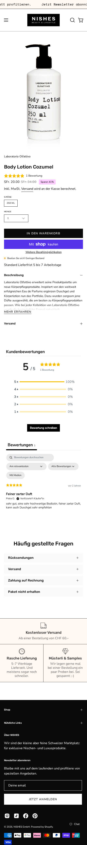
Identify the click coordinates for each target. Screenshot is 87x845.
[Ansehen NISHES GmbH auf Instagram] (7, 816)
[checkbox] (15, 475)
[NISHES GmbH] (43, 20)
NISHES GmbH (22, 826)
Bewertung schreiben (43, 428)
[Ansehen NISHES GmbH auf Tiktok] (16, 816)
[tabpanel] (43, 489)
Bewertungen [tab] (21, 445)
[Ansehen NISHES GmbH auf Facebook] (26, 816)
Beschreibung (14, 275)
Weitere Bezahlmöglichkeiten (43, 252)
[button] (72, 20)
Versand (27, 189)
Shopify (49, 826)
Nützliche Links (13, 722)
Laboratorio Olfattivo (17, 156)
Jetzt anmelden (43, 799)
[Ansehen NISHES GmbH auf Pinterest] (35, 816)
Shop (7, 709)
